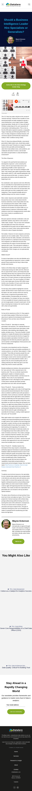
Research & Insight (16, 760)
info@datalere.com (16, 772)
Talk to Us (18, 541)
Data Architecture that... (19, 665)
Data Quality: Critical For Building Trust (16, 667)
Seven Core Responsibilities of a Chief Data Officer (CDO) (16, 629)
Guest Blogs (18, 626)
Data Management (18, 589)
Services (16, 756)
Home (16, 751)
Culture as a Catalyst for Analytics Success (16, 591)
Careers (16, 782)
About (16, 765)
